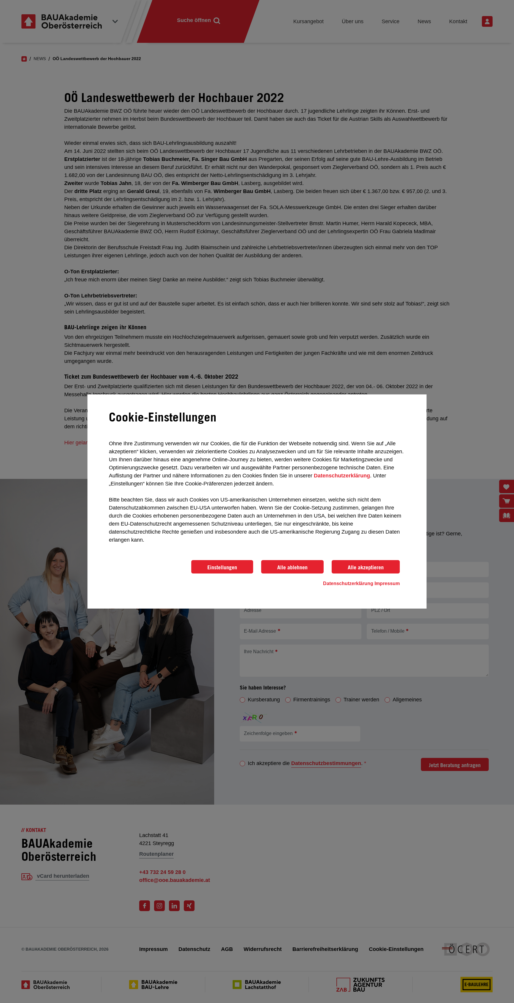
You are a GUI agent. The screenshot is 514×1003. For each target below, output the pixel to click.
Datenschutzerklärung (342, 476)
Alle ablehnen (292, 567)
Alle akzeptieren (366, 567)
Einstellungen (222, 567)
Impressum (387, 583)
